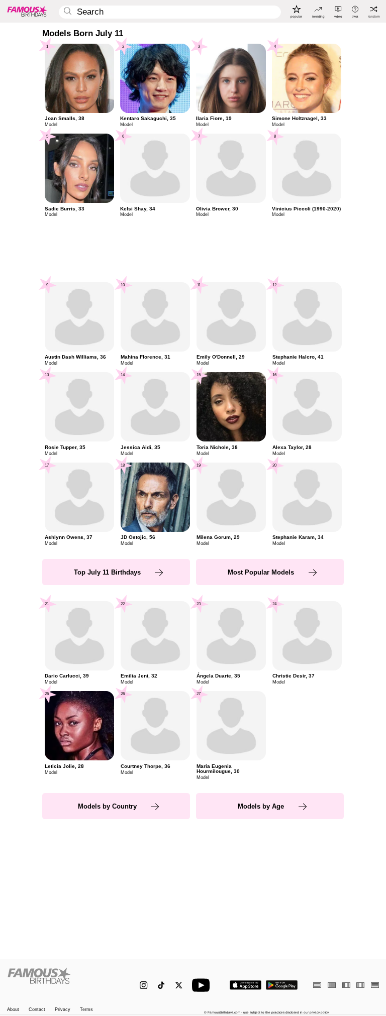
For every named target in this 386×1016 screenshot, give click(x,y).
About (13, 1009)
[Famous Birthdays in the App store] (245, 985)
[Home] (62, 980)
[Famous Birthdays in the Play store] (282, 985)
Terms (86, 1009)
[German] (375, 985)
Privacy (62, 1009)
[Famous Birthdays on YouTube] (203, 985)
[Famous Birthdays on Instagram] (143, 985)
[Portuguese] (332, 985)
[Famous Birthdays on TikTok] (161, 985)
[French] (346, 985)
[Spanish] (317, 985)
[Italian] (360, 985)
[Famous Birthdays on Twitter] (178, 985)
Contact (37, 1009)
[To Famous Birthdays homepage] (27, 11)
